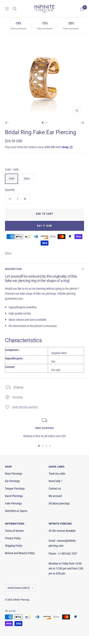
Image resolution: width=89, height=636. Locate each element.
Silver (27, 178)
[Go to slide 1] (42, 122)
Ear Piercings (12, 481)
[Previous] (6, 122)
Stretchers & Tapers (16, 511)
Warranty (17, 397)
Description (13, 269)
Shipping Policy (13, 545)
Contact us (55, 488)
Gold (11, 178)
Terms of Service (14, 530)
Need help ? (55, 481)
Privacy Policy (13, 538)
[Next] (82, 122)
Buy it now (44, 225)
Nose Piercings (13, 473)
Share (8, 253)
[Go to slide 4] (50, 445)
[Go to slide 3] (46, 445)
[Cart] (82, 9)
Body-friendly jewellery (25, 407)
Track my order (57, 473)
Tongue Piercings (15, 488)
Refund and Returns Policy (20, 553)
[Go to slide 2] (46, 122)
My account (55, 496)
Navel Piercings (14, 496)
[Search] (15, 9)
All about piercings (59, 503)
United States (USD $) (19, 587)
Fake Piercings (13, 503)
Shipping (18, 387)
